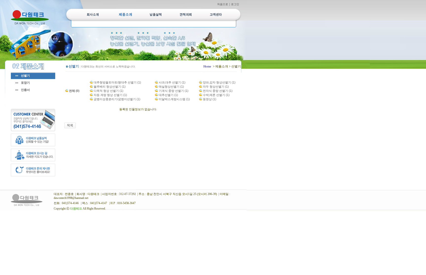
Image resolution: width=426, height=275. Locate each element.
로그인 (235, 4)
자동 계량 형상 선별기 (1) (110, 95)
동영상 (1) (209, 99)
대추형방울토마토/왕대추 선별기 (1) (117, 82)
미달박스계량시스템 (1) (174, 99)
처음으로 (222, 4)
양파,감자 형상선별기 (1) (219, 82)
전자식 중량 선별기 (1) (217, 91)
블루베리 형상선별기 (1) (109, 86)
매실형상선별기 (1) (171, 86)
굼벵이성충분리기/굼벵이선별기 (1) (117, 99)
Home (207, 66)
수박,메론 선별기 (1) (216, 95)
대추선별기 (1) (168, 95)
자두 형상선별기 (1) (216, 86)
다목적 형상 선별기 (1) (108, 91)
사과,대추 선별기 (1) (172, 82)
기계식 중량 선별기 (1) (173, 91)
